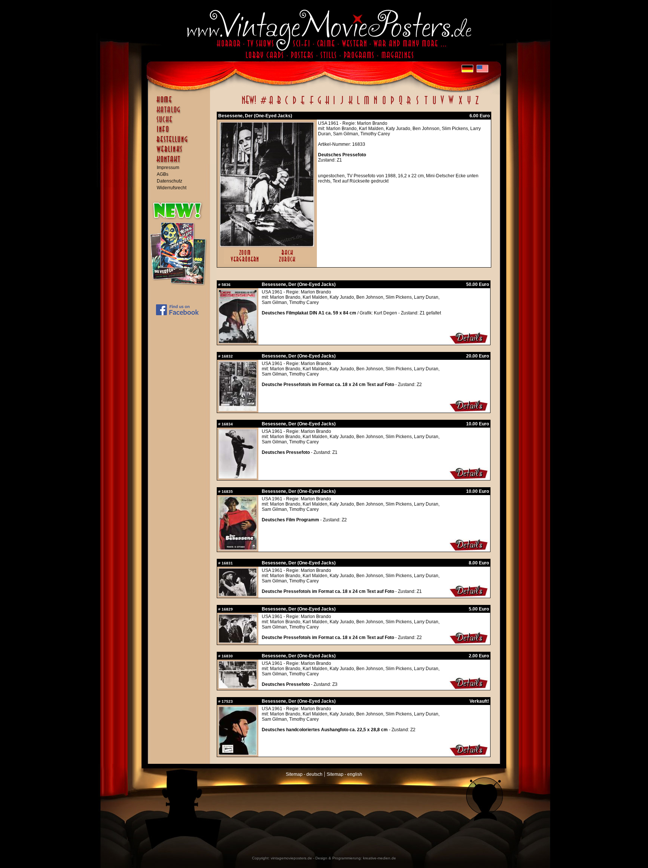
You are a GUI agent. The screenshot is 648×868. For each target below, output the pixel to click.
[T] (426, 104)
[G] (319, 104)
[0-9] (262, 104)
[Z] (476, 104)
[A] (270, 104)
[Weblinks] (181, 153)
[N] (375, 104)
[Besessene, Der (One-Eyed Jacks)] (267, 244)
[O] (384, 104)
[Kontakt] (181, 162)
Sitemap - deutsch (304, 774)
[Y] (469, 104)
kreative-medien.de (379, 858)
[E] (303, 104)
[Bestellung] (181, 142)
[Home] (181, 103)
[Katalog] (181, 112)
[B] (278, 104)
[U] (434, 104)
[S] (417, 104)
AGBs (162, 174)
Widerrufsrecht (171, 187)
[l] (358, 104)
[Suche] (181, 122)
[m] (366, 104)
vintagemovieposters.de (291, 858)
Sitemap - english (344, 774)
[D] (294, 104)
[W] (451, 104)
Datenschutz (169, 181)
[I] (334, 104)
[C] (287, 104)
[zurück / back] (288, 262)
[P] (392, 104)
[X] (460, 104)
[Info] (181, 132)
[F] (311, 104)
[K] (350, 104)
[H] (327, 104)
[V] (442, 104)
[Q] (400, 104)
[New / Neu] (249, 104)
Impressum (168, 167)
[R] (409, 104)
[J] (341, 104)
